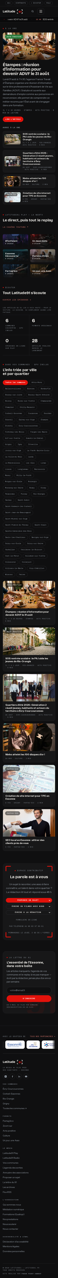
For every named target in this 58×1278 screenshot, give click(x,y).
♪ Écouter (36, 3)
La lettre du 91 (10, 1182)
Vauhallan (10, 550)
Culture (6, 1135)
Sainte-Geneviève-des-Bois (18, 531)
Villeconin (10, 562)
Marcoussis (39, 469)
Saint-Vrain (40, 525)
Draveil (9, 420)
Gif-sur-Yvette (12, 438)
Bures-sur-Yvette (26, 401)
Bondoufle (45, 389)
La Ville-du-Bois (13, 457)
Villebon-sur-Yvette (35, 556)
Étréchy (9, 426)
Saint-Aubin (23, 500)
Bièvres (31, 389)
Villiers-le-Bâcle (14, 568)
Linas (43, 463)
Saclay (8, 500)
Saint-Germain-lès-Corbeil (18, 506)
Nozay (32, 488)
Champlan (9, 407)
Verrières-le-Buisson (31, 550)
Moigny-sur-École (13, 482)
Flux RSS (7, 1192)
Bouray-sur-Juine (13, 395)
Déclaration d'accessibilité (15, 1241)
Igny (20, 444)
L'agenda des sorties (13, 1167)
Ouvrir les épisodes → (17, 300)
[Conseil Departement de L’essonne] (12, 1045)
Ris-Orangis (39, 494)
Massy (8, 475)
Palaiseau (10, 494)
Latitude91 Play (10, 1153)
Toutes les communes (15, 382)
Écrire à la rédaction (28, 912)
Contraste (21, 3)
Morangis (32, 482)
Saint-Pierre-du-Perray (16, 525)
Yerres (22, 574)
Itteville (33, 444)
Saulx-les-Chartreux (15, 537)
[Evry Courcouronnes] (30, 1045)
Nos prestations (10, 1219)
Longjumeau (23, 469)
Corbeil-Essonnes (13, 413)
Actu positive (9, 1130)
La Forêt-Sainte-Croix (38, 451)
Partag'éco (8, 1121)
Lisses (8, 469)
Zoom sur (7, 1126)
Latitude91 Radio (11, 1158)
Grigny (8, 444)
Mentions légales (11, 1246)
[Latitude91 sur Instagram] (5, 1076)
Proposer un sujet (28, 900)
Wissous (9, 574)
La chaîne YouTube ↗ (15, 227)
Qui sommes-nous (12, 1204)
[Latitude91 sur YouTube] (26, 1076)
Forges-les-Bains (38, 432)
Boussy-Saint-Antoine (38, 395)
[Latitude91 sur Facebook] (12, 1076)
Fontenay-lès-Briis (14, 432)
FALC (48, 3)
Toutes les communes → (15, 1108)
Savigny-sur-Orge (40, 537)
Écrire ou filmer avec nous (28, 906)
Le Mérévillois (12, 463)
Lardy (31, 457)
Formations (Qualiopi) (13, 1214)
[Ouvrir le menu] (41, 11)
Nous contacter (10, 1229)
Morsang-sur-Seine (14, 488)
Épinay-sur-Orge (27, 420)
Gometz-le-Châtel (34, 438)
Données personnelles (13, 1251)
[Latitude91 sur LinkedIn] (19, 1076)
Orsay (43, 488)
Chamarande (46, 401)
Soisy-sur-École (13, 543)
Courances (33, 413)
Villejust (26, 562)
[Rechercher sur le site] (32, 11)
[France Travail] (48, 1045)
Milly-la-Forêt (24, 475)
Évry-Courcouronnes (28, 426)
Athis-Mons (37, 382)
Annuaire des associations (15, 1172)
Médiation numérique (13, 1209)
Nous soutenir (9, 1224)
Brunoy (8, 401)
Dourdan (47, 413)
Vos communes (10, 1163)
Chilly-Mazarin (27, 407)
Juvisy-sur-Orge (13, 451)
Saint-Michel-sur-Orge (16, 519)
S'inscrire (29, 998)
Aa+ (9, 3)
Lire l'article (13, 119)
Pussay (24, 494)
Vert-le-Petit (12, 556)
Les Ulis (30, 463)
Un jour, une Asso (11, 1140)
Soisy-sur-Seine (35, 543)
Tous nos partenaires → (42, 1036)
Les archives (9, 1187)
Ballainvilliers (13, 389)
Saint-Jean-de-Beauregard (18, 513)
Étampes (44, 420)
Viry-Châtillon (36, 568)
